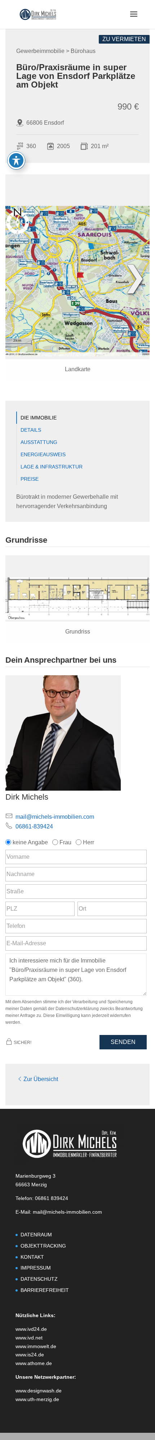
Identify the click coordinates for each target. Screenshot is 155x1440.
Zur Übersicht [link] (40, 1079)
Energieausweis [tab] (43, 454)
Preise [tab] (30, 479)
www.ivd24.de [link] (31, 1329)
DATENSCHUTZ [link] (39, 1279)
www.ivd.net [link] (29, 1338)
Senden (123, 1042)
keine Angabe (30, 842)
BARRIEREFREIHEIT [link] (45, 1290)
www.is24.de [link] (29, 1354)
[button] (134, 19)
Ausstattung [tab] (39, 442)
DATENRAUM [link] (36, 1234)
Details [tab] (31, 430)
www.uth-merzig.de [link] (37, 1399)
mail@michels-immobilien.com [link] (54, 817)
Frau (65, 842)
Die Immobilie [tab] (39, 418)
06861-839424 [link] (34, 826)
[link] (38, 14)
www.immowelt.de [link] (35, 1346)
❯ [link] (135, 277)
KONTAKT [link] (32, 1257)
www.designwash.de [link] (38, 1391)
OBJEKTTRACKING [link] (43, 1246)
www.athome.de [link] (33, 1363)
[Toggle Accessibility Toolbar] (16, 160)
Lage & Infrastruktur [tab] (52, 467)
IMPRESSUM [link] (36, 1268)
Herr (88, 842)
